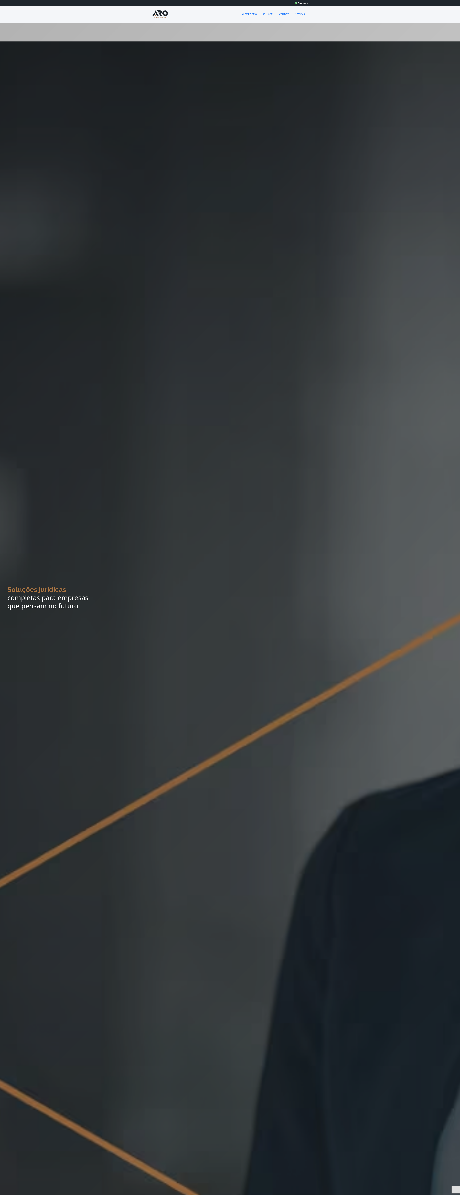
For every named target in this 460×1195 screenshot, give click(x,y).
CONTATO (284, 14)
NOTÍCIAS (300, 14)
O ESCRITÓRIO (249, 14)
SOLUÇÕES (268, 14)
